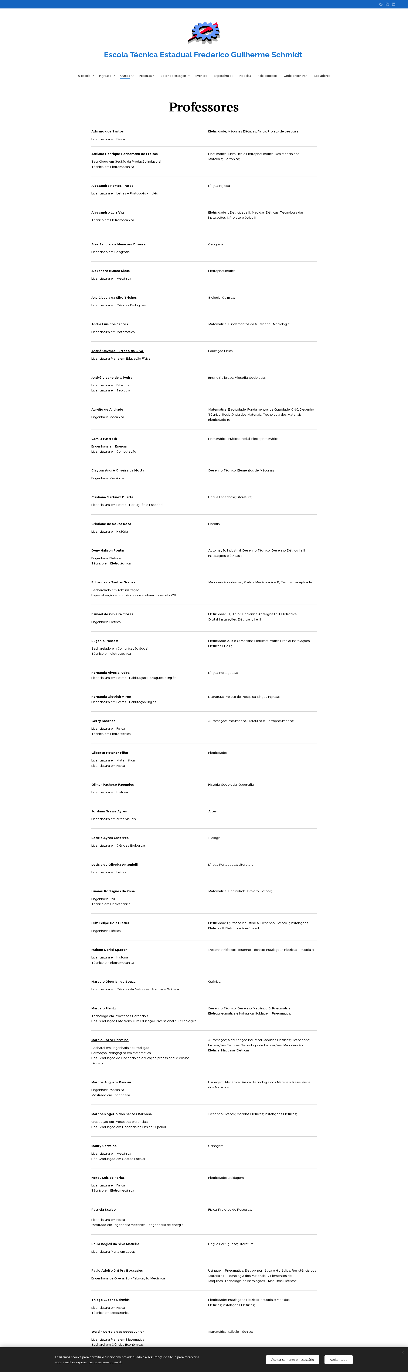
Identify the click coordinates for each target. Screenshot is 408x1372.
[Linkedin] (393, 4)
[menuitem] (87, 75)
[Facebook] (381, 4)
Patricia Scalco (103, 1209)
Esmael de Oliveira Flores (112, 614)
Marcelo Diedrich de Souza (113, 981)
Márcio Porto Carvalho (110, 1040)
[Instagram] (387, 4)
